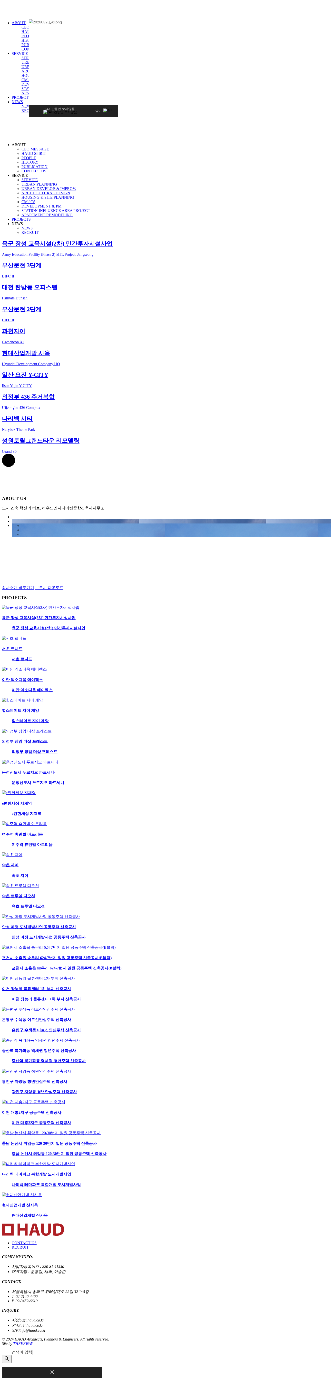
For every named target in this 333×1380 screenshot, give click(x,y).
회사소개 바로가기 (18, 588)
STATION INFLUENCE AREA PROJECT (55, 210)
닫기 (98, 110)
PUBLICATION (34, 167)
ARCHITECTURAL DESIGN (45, 193)
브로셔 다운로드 (49, 588)
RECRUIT (30, 232)
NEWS (17, 102)
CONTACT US (33, 171)
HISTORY (30, 162)
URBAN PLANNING (39, 184)
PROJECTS (21, 97)
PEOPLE (28, 158)
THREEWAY (23, 1343)
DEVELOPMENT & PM (41, 206)
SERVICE (20, 53)
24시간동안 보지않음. (59, 109)
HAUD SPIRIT (33, 153)
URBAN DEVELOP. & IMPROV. (48, 189)
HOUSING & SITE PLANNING (47, 197)
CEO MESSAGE (35, 149)
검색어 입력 (22, 1352)
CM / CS (28, 80)
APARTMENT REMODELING (47, 215)
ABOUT (19, 23)
